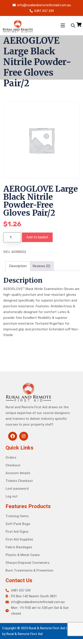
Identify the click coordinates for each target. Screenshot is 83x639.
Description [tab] (18, 266)
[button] (49, 26)
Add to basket (37, 237)
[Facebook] (12, 436)
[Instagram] (23, 436)
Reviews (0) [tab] (41, 266)
